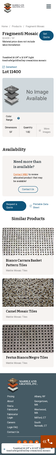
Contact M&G (20, 174)
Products (17, 26)
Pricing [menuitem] (10, 396)
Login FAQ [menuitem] (12, 427)
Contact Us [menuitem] (13, 432)
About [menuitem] (10, 401)
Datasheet (11, 67)
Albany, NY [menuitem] (39, 396)
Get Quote (46, 35)
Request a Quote (11, 206)
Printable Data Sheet (40, 206)
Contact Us (28, 189)
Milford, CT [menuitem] (40, 417)
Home (4, 26)
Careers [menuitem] (11, 422)
